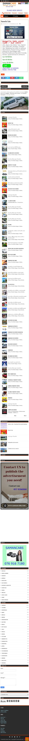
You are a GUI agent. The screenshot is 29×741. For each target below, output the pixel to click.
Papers (3, 590)
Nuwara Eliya (4, 641)
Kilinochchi (4, 655)
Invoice (2, 729)
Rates (26, 13)
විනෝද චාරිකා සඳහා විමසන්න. (14, 159)
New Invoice (3, 732)
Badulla (3, 614)
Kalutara (4, 622)
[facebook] (1, 1)
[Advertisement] (14, 525)
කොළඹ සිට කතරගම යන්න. (14, 129)
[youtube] (5, 1)
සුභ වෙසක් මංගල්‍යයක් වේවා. (14, 362)
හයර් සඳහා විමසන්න (12, 117)
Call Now (5, 66)
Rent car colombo (12, 254)
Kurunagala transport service (14, 380)
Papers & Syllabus (4, 710)
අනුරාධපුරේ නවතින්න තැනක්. (14, 278)
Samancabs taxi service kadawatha (15, 332)
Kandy (3, 612)
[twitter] (3, 1)
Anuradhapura (5, 619)
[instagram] (8, 1)
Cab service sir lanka (12, 320)
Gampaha (3, 605)
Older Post (25, 86)
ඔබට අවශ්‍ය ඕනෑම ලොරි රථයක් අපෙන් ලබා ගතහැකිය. (17, 171)
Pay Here (3, 728)
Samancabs (10, 350)
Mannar (3, 658)
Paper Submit (3, 722)
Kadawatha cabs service (13, 442)
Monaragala (4, 648)
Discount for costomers (13, 189)
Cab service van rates (12, 344)
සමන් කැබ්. (10, 141)
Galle (3, 629)
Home (15, 415)
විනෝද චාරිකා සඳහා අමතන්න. (14, 368)
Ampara (3, 617)
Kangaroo (10, 398)
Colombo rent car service (13, 153)
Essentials (4, 587)
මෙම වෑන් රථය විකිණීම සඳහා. (14, 147)
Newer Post (4, 86)
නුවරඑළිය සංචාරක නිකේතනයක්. (15, 266)
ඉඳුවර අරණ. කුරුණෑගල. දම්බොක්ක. (15, 242)
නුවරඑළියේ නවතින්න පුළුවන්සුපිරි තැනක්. (17, 308)
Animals (3, 578)
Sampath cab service (12, 409)
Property (4, 575)
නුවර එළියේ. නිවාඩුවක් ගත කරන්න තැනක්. (17, 296)
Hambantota (4, 638)
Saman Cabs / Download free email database (17, 424)
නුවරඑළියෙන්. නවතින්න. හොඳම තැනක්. (16, 290)
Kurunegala (4, 610)
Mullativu (4, 660)
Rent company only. (12, 374)
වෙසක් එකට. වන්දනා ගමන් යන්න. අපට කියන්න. (16, 231)
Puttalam (4, 636)
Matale (3, 624)
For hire (9, 224)
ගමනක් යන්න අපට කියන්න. (14, 177)
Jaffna (3, 646)
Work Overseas (5, 599)
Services (3, 592)
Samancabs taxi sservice (13, 338)
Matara (3, 634)
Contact (20, 13)
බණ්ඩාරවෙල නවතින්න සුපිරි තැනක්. (16, 314)
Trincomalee (4, 653)
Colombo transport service (14, 392)
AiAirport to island (12, 165)
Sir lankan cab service (12, 356)
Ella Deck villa (11, 284)
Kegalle (3, 631)
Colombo (4, 607)
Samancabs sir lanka (12, 260)
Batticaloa (4, 626)
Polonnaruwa (5, 650)
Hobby (3, 597)
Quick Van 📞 (3, 717)
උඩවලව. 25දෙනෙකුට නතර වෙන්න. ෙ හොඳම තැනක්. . (16, 237)
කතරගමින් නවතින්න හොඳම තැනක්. (16, 272)
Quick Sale (3, 720)
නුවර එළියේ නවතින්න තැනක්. (14, 302)
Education (4, 580)
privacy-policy (3, 711)
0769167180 (7, 13)
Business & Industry (6, 585)
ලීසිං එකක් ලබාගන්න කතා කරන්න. (15, 183)
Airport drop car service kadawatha (16, 248)
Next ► (25, 415)
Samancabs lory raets (13, 326)
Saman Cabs (8, 739)
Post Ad (14, 13)
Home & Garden (5, 573)
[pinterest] (7, 1)
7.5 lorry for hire (11, 200)
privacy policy (3, 721)
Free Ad (2, 718)
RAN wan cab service (12, 135)
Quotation (3, 731)
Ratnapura (4, 643)
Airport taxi (10, 123)
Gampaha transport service (14, 386)
